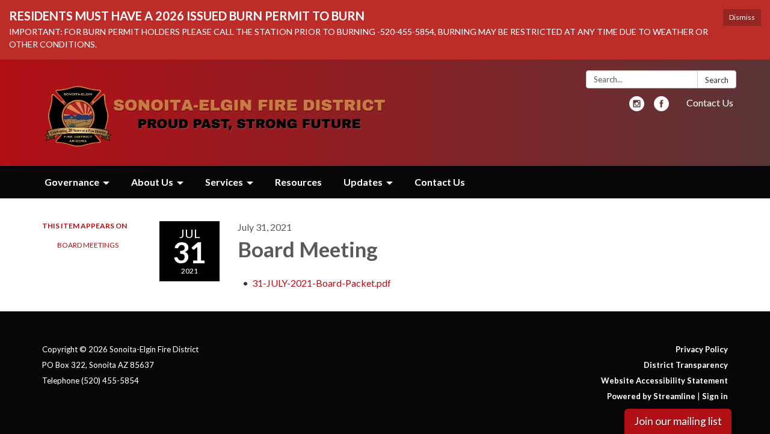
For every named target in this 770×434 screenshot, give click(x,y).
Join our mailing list (678, 421)
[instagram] (636, 107)
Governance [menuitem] (72, 182)
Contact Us (709, 102)
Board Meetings (88, 244)
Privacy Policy (702, 349)
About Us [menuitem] (152, 182)
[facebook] (661, 107)
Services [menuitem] (224, 182)
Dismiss (742, 17)
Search (716, 80)
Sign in (715, 396)
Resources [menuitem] (298, 182)
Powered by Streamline (651, 396)
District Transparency (686, 365)
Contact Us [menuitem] (439, 182)
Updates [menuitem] (363, 182)
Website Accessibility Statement (664, 380)
